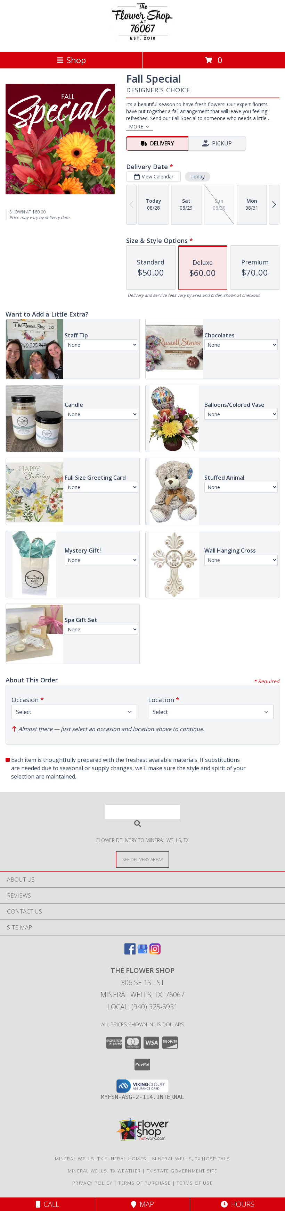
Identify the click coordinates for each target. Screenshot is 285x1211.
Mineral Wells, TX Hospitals (191, 1158)
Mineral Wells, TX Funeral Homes (100, 1158)
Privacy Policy (92, 1183)
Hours (241, 1204)
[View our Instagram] (155, 952)
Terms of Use (195, 1183)
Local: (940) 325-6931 (142, 1006)
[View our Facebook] (130, 952)
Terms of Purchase (144, 1183)
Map (145, 1204)
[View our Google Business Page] (142, 952)
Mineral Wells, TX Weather (104, 1171)
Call (49, 1204)
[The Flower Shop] (142, 41)
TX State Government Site (182, 1171)
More (136, 126)
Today (197, 176)
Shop (76, 60)
